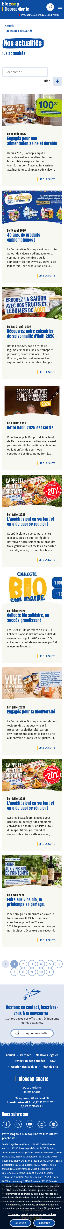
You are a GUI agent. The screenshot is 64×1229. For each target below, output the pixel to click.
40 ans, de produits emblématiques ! (26, 237)
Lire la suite (48, 179)
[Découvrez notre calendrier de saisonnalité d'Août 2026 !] (32, 304)
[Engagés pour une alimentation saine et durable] (32, 111)
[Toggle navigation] (60, 8)
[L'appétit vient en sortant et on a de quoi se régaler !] (32, 492)
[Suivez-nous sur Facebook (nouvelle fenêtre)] (6, 1124)
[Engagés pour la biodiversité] (32, 685)
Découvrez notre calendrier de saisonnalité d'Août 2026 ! (31, 334)
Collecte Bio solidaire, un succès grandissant (28, 618)
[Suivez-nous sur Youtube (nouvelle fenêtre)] (30, 1124)
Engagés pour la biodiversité (31, 711)
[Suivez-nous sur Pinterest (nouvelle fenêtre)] (53, 1124)
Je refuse (20, 1222)
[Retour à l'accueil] (10, 4)
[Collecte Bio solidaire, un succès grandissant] (32, 588)
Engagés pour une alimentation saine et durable (32, 141)
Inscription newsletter (35, 1033)
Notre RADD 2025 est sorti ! (30, 427)
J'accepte (44, 1222)
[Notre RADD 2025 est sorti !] (32, 401)
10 (41, 972)
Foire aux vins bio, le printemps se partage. (26, 902)
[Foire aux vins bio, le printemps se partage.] (32, 872)
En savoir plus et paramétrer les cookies (32, 1214)
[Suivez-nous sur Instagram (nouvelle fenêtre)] (41, 1124)
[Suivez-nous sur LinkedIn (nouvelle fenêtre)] (18, 1124)
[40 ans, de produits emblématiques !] (32, 208)
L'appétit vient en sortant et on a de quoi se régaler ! (30, 522)
